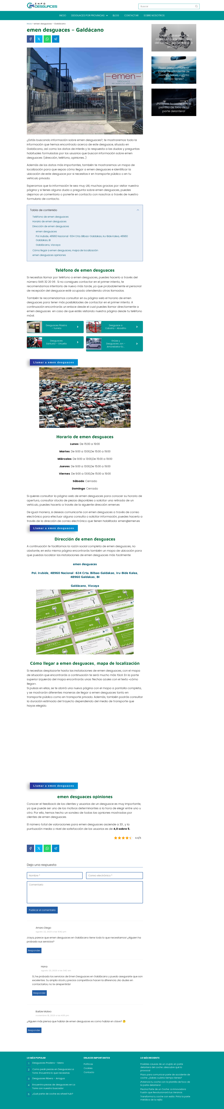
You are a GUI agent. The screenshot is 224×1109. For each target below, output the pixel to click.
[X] (39, 39)
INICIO (62, 15)
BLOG (116, 15)
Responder (34, 950)
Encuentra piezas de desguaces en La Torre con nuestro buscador (53, 1086)
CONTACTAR (131, 15)
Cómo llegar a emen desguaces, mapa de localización (65, 250)
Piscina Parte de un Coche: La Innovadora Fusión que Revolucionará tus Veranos (163, 1091)
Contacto (89, 1072)
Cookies (88, 1068)
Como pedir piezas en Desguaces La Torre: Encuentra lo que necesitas (53, 1071)
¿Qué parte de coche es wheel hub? (52, 1093)
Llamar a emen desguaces (53, 362)
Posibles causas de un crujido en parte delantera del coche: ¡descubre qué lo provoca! (161, 1067)
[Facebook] (30, 39)
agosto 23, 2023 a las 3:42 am (56, 970)
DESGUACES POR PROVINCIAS (88, 15)
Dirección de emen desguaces (50, 226)
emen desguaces (46, 231)
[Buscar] (196, 6)
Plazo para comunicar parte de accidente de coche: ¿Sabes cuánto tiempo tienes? (165, 1076)
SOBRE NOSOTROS (154, 15)
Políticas (88, 1064)
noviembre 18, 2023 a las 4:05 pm (52, 1015)
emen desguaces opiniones (49, 255)
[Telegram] (55, 39)
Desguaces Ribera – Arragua (48, 1078)
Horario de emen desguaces (49, 221)
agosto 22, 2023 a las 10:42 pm (51, 931)
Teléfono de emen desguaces (50, 216)
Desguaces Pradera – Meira (48, 1062)
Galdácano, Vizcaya (48, 245)
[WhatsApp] (47, 39)
